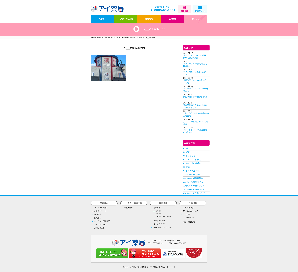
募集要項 (156, 208)
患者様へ (102, 19)
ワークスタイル (159, 224)
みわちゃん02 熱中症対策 (194, 189)
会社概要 (186, 214)
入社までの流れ (159, 221)
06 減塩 (186, 152)
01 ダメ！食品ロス (191, 171)
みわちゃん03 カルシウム (194, 186)
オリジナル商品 (100, 225)
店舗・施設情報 (189, 222)
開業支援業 (128, 208)
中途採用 (158, 214)
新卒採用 (158, 211)
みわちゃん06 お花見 (192, 175)
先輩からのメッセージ (162, 227)
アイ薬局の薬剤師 (101, 208)
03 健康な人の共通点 (192, 163)
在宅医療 (97, 214)
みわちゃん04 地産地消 (193, 182)
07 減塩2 (187, 148)
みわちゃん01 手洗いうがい (194, 193)
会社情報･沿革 (189, 218)
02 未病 (186, 167)
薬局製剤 (97, 218)
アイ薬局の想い (189, 208)
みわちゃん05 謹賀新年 (193, 178)
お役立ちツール (100, 211)
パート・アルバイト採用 (163, 216)
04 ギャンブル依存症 (192, 160)
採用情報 (149, 19)
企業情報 (172, 19)
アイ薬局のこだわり (191, 211)
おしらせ (195, 19)
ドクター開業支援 (125, 19)
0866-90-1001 (164, 10)
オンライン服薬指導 (102, 221)
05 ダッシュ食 (189, 156)
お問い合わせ (99, 228)
